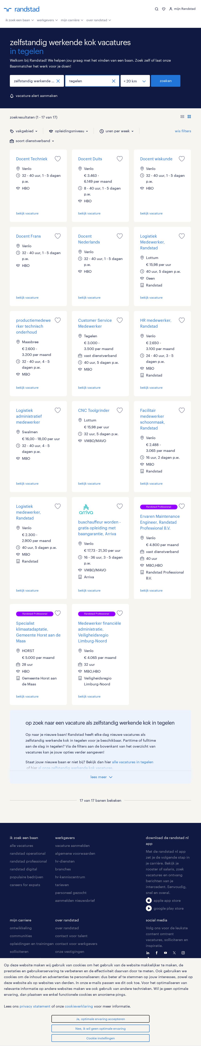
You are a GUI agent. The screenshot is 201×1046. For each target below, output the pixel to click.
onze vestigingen (69, 951)
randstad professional (28, 861)
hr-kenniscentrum (70, 877)
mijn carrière (70, 20)
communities (21, 936)
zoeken (166, 80)
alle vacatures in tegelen (132, 762)
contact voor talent (71, 936)
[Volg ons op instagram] (184, 952)
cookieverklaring (79, 1006)
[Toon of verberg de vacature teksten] (185, 117)
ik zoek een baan (17, 20)
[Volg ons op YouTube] (166, 952)
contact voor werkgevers (76, 943)
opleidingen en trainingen (32, 943)
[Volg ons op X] (175, 952)
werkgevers (45, 20)
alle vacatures (21, 845)
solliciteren (19, 951)
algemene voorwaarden (75, 853)
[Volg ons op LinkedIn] (149, 952)
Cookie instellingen (100, 1038)
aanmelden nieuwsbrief (75, 900)
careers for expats (25, 885)
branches (63, 869)
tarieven (62, 885)
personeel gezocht (71, 892)
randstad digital (23, 869)
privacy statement (35, 1006)
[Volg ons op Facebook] (158, 952)
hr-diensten (65, 861)
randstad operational (28, 853)
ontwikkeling (21, 928)
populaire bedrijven (26, 877)
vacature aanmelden (72, 845)
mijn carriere (20, 920)
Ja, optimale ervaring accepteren (100, 1019)
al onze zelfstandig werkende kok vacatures (75, 768)
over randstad (96, 20)
